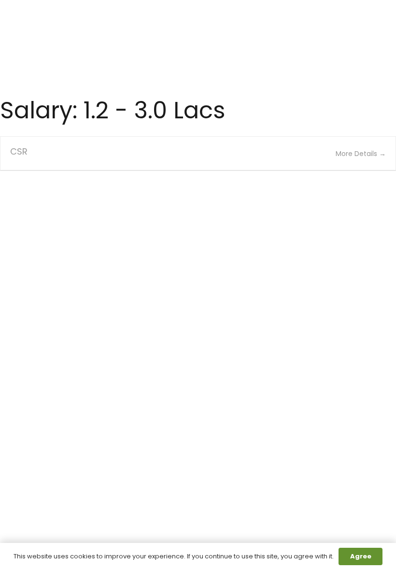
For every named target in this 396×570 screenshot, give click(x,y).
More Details (357, 153)
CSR (19, 151)
